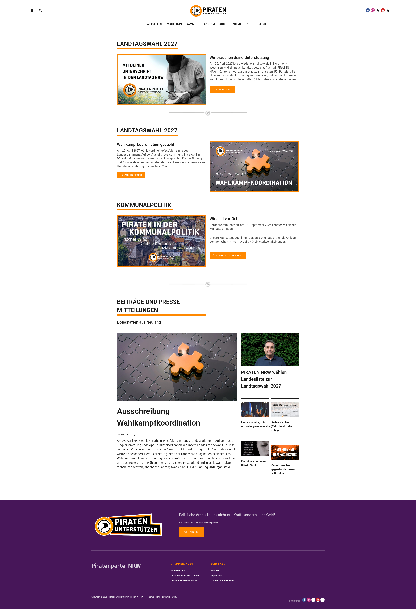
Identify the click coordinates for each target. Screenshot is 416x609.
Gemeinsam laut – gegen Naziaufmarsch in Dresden (284, 469)
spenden (191, 532)
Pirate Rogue (161, 597)
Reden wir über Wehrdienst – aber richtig (282, 426)
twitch (378, 10)
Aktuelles (154, 24)
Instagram (373, 10)
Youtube (383, 10)
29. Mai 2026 (124, 435)
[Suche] (40, 10)
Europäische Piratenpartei (184, 580)
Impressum (216, 575)
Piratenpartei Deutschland (185, 575)
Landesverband (213, 24)
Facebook (368, 10)
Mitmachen (241, 24)
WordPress (142, 597)
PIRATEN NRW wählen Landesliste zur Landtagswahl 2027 (264, 379)
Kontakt (215, 570)
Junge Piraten (178, 570)
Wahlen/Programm (181, 24)
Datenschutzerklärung (222, 580)
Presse (261, 24)
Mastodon (388, 10)
